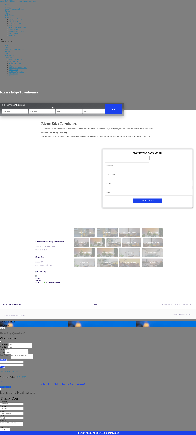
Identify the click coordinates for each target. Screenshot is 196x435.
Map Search (13, 21)
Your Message (5, 355)
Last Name (4, 347)
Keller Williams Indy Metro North (49, 241)
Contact (7, 7)
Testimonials (13, 33)
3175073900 (7, 41)
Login (11, 25)
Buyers (7, 11)
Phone (2, 352)
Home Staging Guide (16, 31)
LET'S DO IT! (5, 387)
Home (7, 5)
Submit (2, 367)
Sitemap (177, 304)
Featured (12, 35)
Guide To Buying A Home (14, 9)
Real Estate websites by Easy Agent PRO (14, 315)
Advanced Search (15, 19)
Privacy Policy (167, 304)
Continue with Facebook (9, 371)
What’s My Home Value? (18, 27)
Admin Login (187, 304)
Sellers (7, 13)
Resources (8, 17)
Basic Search (9, 15)
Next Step (3, 360)
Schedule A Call (15, 23)
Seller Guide (13, 29)
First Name (4, 344)
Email (2, 350)
